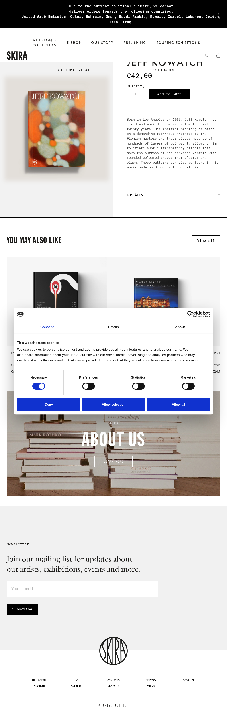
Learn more (113, 461)
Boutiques (164, 70)
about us (113, 686)
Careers (76, 686)
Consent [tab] (47, 327)
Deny (49, 404)
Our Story (102, 42)
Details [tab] (113, 327)
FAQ (76, 680)
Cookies (188, 680)
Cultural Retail (74, 70)
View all (206, 240)
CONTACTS (113, 680)
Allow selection (113, 404)
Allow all (178, 404)
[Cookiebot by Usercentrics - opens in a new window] (190, 314)
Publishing (134, 42)
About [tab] (180, 327)
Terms (151, 686)
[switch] (88, 386)
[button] (74, 42)
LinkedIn (38, 686)
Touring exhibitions (178, 42)
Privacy (150, 680)
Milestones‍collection (45, 42)
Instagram (39, 680)
